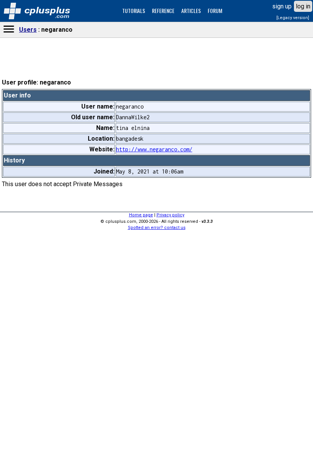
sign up (282, 6)
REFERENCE (163, 10)
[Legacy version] (292, 17)
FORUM (215, 10)
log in (303, 6)
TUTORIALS (133, 10)
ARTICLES (191, 10)
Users (28, 29)
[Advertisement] (156, 229)
